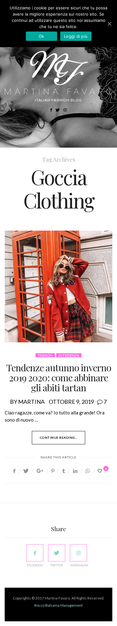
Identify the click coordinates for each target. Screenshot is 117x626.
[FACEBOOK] (34, 552)
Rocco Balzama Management (58, 605)
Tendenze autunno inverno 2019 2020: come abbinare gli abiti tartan (58, 377)
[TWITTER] (56, 552)
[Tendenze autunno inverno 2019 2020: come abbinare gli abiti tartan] (58, 286)
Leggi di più (75, 36)
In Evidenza (69, 355)
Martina (31, 401)
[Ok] (109, 24)
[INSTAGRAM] (78, 552)
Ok (41, 36)
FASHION (45, 355)
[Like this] (101, 470)
